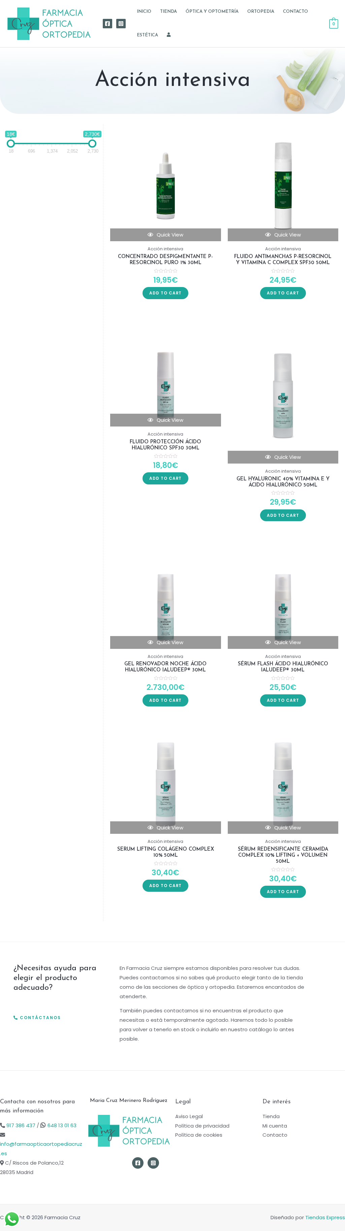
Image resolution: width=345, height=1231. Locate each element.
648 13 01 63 (62, 1125)
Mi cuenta (274, 1125)
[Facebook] (107, 23)
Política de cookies (198, 1134)
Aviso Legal (189, 1116)
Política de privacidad (202, 1125)
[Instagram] (121, 23)
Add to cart (165, 293)
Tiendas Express (325, 1217)
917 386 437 (20, 1125)
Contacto (274, 1134)
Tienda (271, 1116)
